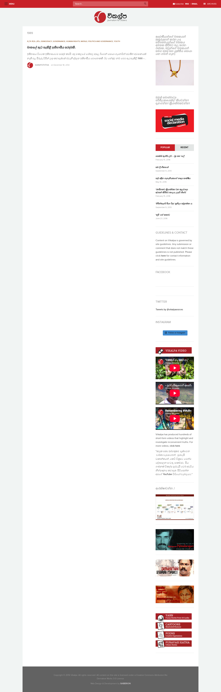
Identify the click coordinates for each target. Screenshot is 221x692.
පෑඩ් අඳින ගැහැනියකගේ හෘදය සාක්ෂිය (173, 178)
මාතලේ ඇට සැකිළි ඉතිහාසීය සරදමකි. (51, 47)
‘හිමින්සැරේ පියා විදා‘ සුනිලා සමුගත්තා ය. (174, 203)
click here (175, 446)
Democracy (46, 41)
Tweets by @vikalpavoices (169, 309)
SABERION (125, 683)
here (163, 255)
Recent (184, 147)
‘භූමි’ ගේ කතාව (163, 215)
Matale (84, 41)
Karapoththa (42, 65)
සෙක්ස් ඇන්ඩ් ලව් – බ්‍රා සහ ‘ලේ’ (170, 156)
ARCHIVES (211, 4)
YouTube (167, 474)
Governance (59, 41)
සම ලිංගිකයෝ (162, 167)
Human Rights (73, 41)
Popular (165, 147)
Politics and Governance (100, 41)
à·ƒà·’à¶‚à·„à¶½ (33, 41)
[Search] (145, 4)
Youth (117, 41)
